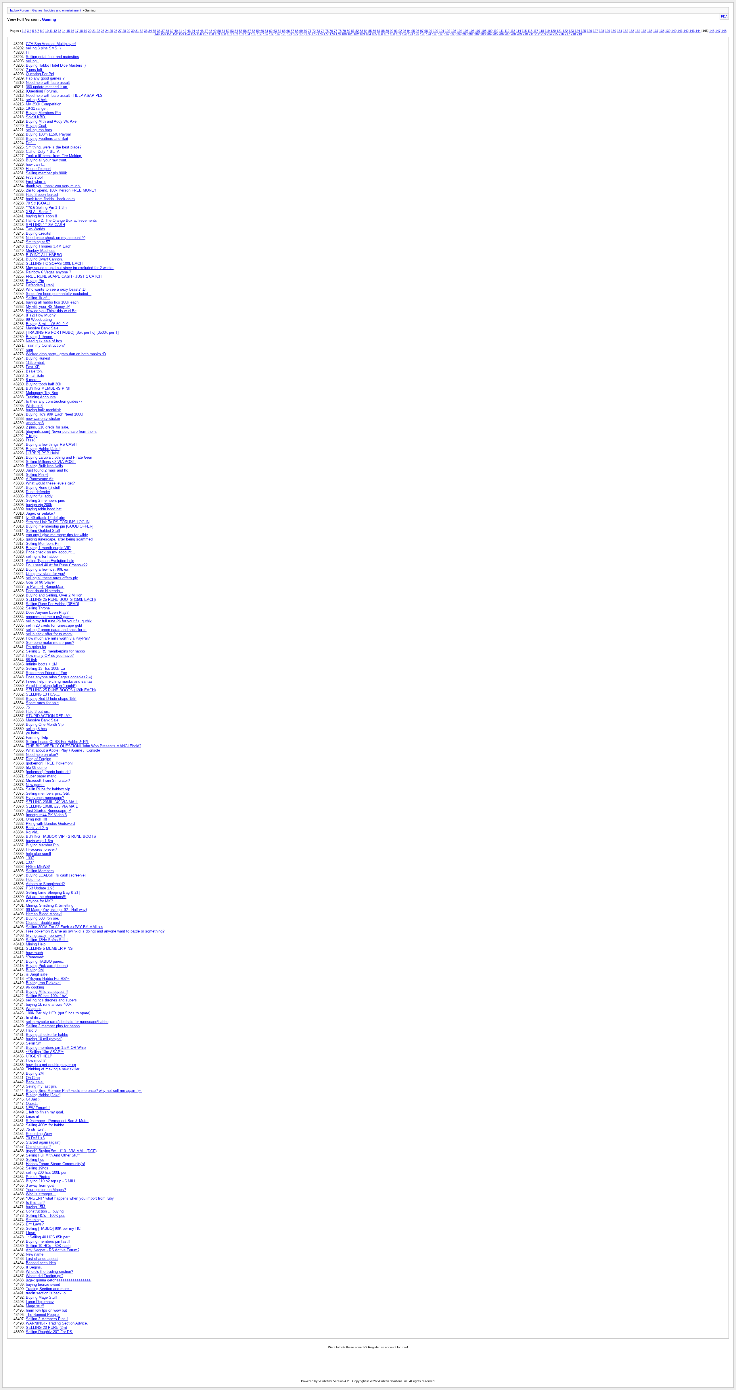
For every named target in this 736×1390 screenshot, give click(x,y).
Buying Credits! (38, 233)
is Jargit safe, (37, 974)
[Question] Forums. (42, 91)
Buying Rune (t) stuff (43, 487)
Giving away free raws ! (45, 935)
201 (471, 34)
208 (513, 34)
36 (158, 30)
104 (459, 30)
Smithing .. (35, 1220)
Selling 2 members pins (45, 500)
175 (314, 34)
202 (477, 34)
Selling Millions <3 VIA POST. (51, 462)
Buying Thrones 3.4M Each (48, 246)
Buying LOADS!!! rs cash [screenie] (56, 875)
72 (314, 30)
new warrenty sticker (43, 418)
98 (426, 30)
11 (51, 30)
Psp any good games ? (45, 78)
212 (537, 34)
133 (631, 30)
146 (711, 30)
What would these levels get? (50, 483)
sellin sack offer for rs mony (49, 634)
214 (549, 34)
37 (163, 30)
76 (331, 30)
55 (240, 30)
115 (524, 30)
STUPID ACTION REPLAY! (49, 716)
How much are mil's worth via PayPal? (58, 638)
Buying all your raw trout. (46, 160)
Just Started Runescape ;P (48, 810)
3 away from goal (40, 1185)
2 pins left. (34, 69)
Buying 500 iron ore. (42, 918)
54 (236, 30)
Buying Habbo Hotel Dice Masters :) (56, 65)
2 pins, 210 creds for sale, (47, 427)
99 (430, 30)
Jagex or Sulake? (40, 513)
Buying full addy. (39, 496)
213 (543, 34)
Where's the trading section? (49, 1271)
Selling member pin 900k (46, 173)
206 (501, 34)
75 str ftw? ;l (36, 1129)
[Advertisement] (368, 1365)
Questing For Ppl (40, 74)
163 (241, 34)
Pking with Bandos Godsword (50, 823)
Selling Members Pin (43, 543)
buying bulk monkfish (43, 410)
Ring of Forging (38, 759)
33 (145, 30)
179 (338, 34)
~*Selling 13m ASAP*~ (45, 1052)
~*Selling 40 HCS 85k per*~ (49, 1237)
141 (680, 30)
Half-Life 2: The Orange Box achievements (61, 220)
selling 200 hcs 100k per (46, 1172)
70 (305, 30)
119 (547, 30)
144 (698, 30)
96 (417, 30)
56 (245, 30)
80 (348, 30)
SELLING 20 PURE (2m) (46, 1327)
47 (206, 30)
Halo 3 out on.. (38, 711)
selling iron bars (39, 130)
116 (530, 30)
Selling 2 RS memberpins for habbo (55, 651)
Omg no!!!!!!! (36, 819)
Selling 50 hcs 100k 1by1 (47, 996)
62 (271, 30)
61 (266, 30)
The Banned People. (43, 1314)
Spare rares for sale (42, 703)
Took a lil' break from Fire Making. (54, 156)
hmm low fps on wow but (46, 1310)
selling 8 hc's (36, 100)
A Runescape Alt (39, 479)
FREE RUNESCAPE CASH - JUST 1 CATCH (63, 276)
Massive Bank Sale (42, 328)
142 (686, 30)
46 (202, 30)
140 (673, 30)
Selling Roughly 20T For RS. (49, 1332)
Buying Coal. (36, 125)
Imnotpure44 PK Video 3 (46, 815)
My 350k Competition (43, 104)
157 (205, 34)
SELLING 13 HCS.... (43, 694)
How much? (35, 1060)
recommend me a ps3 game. (50, 617)
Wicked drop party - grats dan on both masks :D (66, 354)
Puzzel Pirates (38, 1177)
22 (98, 30)
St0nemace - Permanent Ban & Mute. (57, 1121)
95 (413, 30)
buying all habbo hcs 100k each (52, 302)
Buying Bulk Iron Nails (44, 466)
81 (352, 30)
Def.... (31, 143)
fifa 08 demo (36, 767)
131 (619, 30)
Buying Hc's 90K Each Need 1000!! (55, 414)
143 (692, 30)
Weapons (33, 1009)
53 (232, 30)
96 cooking (35, 987)
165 (253, 34)
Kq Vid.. (32, 832)
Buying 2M (35, 1073)
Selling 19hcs (37, 1168)
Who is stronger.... (41, 1194)
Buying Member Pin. (43, 845)
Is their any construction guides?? (54, 401)
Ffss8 (30, 440)
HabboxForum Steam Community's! (55, 1164)
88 (383, 30)
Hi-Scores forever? (41, 849)
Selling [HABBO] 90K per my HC (53, 1228)
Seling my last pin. (41, 1086)
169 (277, 34)
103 (453, 30)
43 (189, 30)
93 (404, 30)
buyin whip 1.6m (39, 841)
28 (124, 30)
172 (295, 34)
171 (289, 34)
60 (262, 30)
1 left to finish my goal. (45, 1112)
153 (181, 34)
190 (404, 34)
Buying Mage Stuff (41, 1297)
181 (350, 34)
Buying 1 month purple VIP (48, 548)
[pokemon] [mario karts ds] (48, 772)
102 (447, 30)
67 (292, 30)
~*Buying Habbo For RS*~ (48, 978)
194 (428, 34)
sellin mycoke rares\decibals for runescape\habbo (67, 1022)
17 (76, 30)
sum (29, 350)
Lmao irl (32, 1116)
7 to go (31, 436)
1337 (30, 858)
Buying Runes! (38, 358)
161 (229, 34)
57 (249, 30)
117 (535, 30)
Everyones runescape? (45, 798)
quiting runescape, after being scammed (59, 539)
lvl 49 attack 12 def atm (45, 518)
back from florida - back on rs (50, 199)
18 (81, 30)
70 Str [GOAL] (38, 203)
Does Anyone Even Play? (47, 612)
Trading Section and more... (49, 1289)
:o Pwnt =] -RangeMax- (45, 586)
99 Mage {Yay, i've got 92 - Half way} (56, 910)
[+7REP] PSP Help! (42, 453)
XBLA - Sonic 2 (38, 212)
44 (193, 30)
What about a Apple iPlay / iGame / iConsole (63, 750)
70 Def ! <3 (35, 1138)
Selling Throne (38, 608)
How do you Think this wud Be (51, 311)
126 (589, 30)
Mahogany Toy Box (42, 393)
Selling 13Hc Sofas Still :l (47, 940)
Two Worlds (35, 229)
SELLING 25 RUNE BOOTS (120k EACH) (61, 690)
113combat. (35, 362)
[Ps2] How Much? (40, 315)
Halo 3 (31, 1030)
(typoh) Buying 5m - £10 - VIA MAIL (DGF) (61, 1151)
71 (309, 30)
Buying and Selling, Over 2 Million (54, 595)
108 (483, 30)
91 (396, 30)
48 (210, 30)
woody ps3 (35, 423)
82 (357, 30)
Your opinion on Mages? (46, 1190)
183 (362, 34)
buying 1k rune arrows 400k (49, 1004)
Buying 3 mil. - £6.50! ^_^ (47, 324)
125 (583, 30)
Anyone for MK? (39, 901)
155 (193, 34)
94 (409, 30)
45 (197, 30)
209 (519, 34)
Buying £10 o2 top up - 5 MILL (51, 1181)
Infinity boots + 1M (41, 664)
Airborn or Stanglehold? (45, 884)
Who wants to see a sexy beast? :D (55, 289)
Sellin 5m (33, 1043)
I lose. (31, 1233)
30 (133, 30)
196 (440, 34)
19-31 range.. (37, 108)
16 (72, 30)
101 (441, 30)
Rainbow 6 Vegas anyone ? (48, 272)
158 (211, 34)
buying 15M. (36, 1207)
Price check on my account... (50, 552)
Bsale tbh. (34, 371)
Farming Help (37, 737)
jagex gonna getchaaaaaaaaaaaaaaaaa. (59, 1280)
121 (559, 30)
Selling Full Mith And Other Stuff (53, 1155)
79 (344, 30)
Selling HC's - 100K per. (45, 1215)
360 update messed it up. (47, 87)
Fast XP (33, 367)
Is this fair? (35, 1202)
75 (327, 30)
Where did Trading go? (44, 1276)
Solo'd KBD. (36, 117)
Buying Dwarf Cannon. (44, 259)
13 (59, 30)
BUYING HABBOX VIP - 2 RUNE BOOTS (61, 836)
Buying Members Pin (43, 113)
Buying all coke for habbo (47, 1034)
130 (613, 30)
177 (326, 34)
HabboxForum (19, 10)
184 (368, 34)
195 (434, 34)
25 (111, 30)
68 (296, 30)
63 (275, 30)
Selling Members (40, 871)
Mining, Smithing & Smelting (49, 905)
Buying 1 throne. (39, 337)
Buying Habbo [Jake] (43, 449)
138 (661, 30)
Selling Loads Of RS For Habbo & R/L (57, 742)
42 (184, 30)
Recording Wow (39, 1134)
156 (199, 34)
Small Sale (35, 375)
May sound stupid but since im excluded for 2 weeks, (70, 268)
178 (332, 34)
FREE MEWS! (38, 866)
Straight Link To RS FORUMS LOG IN (57, 522)
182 (356, 34)
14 (64, 30)
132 (625, 30)
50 (219, 30)
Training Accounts (41, 397)
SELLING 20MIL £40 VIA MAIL (52, 802)
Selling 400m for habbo (45, 1125)
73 (318, 30)
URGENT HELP (39, 1056)
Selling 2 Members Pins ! (47, 1319)
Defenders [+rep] (40, 285)
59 (258, 30)
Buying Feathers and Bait (47, 138)
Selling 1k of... (38, 298)
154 (187, 34)
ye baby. (33, 733)
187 (386, 34)
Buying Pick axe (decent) (47, 966)
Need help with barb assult (48, 82)
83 (361, 30)
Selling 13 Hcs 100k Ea (45, 668)
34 (150, 30)
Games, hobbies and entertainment (56, 10)
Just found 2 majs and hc (47, 470)
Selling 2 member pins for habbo (53, 1026)
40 (176, 30)
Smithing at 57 (38, 242)
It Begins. (34, 1267)
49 (214, 30)
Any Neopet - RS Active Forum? (52, 1250)
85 (370, 30)
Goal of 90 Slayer (40, 582)
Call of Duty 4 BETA (43, 151)
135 (643, 30)
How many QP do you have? (50, 655)
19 (85, 30)
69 (301, 30)
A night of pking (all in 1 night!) (51, 686)
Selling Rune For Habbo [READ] (52, 604)
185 (374, 34)
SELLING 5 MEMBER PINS (49, 948)
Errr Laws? (35, 1224)
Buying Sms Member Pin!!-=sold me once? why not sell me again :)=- (84, 1090)
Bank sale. (35, 1082)
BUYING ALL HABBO (44, 255)
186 (380, 34)
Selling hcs (35, 1159)
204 (489, 34)
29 (128, 30)
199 (458, 34)
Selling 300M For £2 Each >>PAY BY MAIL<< (64, 927)
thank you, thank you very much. (53, 186)
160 (223, 34)
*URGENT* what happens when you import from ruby (70, 1198)
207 (507, 34)
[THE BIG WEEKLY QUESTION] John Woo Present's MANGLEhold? (83, 746)
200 (464, 34)
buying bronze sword (43, 1284)
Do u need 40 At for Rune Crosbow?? (56, 565)
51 (223, 30)
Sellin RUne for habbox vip (48, 789)
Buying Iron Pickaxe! (43, 983)
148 (724, 30)
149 (157, 34)
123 (571, 30)
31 (137, 30)
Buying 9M (35, 970)
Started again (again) (43, 1142)
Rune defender (38, 492)
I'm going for (36, 647)
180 (344, 34)
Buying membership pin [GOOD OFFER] (59, 526)
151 (169, 34)
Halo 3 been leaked (42, 194)
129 (607, 30)
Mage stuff (35, 1306)
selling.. (32, 61)
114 (518, 30)
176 (320, 34)
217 (567, 34)
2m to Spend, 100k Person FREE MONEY (61, 190)
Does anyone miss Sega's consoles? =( (59, 677)
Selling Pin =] (37, 474)
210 (525, 34)
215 (555, 34)
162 (235, 34)
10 (47, 30)
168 (271, 34)
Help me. (33, 879)
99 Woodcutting (39, 319)
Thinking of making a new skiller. (53, 1069)
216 (561, 34)
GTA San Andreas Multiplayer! (51, 44)
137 (655, 30)
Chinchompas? (38, 1146)
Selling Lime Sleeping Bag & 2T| (53, 892)
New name (34, 1254)
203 (483, 34)
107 (477, 30)
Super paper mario (41, 776)
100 (435, 30)
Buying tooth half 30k (43, 384)
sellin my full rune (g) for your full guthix (59, 621)
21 (94, 30)
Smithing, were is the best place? (53, 147)
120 (553, 30)
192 (416, 34)
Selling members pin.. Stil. (48, 793)
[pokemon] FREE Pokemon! (49, 763)
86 (374, 30)
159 (217, 34)
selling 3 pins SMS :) (43, 48)
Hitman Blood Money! (44, 914)
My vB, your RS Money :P (48, 306)
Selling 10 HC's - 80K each (48, 1246)
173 (301, 34)
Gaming (49, 19)
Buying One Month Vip (45, 724)
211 (531, 34)
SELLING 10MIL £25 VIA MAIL (52, 806)
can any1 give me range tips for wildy (57, 535)
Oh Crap (33, 1078)
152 (175, 34)
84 (365, 30)
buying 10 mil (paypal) (44, 1039)
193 (422, 34)
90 (391, 30)
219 (579, 34)
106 (471, 30)
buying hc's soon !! (41, 216)
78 (340, 30)
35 (154, 30)
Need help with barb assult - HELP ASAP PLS (64, 95)
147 (717, 30)
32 (141, 30)
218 (573, 34)
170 (283, 34)
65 (283, 30)
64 (279, 30)
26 (115, 30)
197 (446, 34)
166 (259, 34)
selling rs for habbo (41, 556)
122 (565, 30)
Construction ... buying (45, 1211)
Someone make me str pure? (50, 642)
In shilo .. (33, 1017)
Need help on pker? (42, 754)
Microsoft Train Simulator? (48, 780)
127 (595, 30)
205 (495, 34)
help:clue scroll (38, 854)
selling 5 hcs (36, 729)
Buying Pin (35, 281)
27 (120, 30)
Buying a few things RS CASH (51, 444)
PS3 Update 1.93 (40, 888)
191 (410, 34)
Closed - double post (43, 922)
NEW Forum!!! (38, 1108)
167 (265, 34)
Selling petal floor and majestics (52, 57)
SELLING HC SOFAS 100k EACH (54, 263)
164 (247, 34)
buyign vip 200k (39, 505)
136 (649, 30)
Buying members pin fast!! (48, 1241)
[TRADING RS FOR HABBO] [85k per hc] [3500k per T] (72, 332)
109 (489, 30)
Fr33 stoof (34, 177)
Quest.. (32, 1103)
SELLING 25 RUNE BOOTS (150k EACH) (61, 599)
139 (667, 30)
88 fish (31, 660)
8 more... (33, 380)
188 (392, 34)
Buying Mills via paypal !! (47, 991)
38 (167, 30)
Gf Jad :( (33, 1099)
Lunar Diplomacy (40, 1302)
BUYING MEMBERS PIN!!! (49, 388)
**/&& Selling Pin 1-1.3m (46, 207)
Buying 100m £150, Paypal (48, 134)
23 (102, 30)
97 (421, 30)
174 (307, 34)
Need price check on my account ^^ (55, 237)
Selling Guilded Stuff (43, 530)
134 (637, 30)
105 (465, 30)
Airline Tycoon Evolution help (50, 561)
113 (512, 30)
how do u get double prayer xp (51, 1065)
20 (89, 30)
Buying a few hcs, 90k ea (47, 569)
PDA (724, 16)
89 (387, 30)
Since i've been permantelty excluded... (58, 293)
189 (398, 34)
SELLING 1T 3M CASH (45, 225)
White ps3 (34, 406)
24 (107, 30)
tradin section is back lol (46, 1293)
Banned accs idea (41, 1263)
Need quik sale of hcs (44, 341)
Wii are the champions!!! (46, 897)
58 (253, 30)
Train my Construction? (45, 345)
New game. (35, 785)
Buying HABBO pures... (46, 961)
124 (577, 30)
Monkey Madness (40, 250)
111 (501, 30)
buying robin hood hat (44, 509)
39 (171, 30)
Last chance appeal (42, 1258)
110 (495, 30)
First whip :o (36, 181)
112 (507, 30)
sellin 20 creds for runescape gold (54, 625)
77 (335, 30)
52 (227, 30)
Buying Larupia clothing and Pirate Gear (59, 457)
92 (400, 30)
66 (288, 30)
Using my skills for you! (45, 574)
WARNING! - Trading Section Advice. (57, 1323)
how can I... (35, 164)
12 (55, 30)
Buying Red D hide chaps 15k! (51, 698)
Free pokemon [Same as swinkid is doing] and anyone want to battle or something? (95, 931)
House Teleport (38, 169)
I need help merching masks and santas (59, 681)
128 (601, 30)
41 (180, 30)
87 (378, 30)
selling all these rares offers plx (52, 578)
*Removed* (35, 957)
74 (322, 30)
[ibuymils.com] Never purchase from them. (61, 431)
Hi (27, 52)
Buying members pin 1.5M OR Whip (56, 1047)
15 (68, 30)
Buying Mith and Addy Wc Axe (51, 121)
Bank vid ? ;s (37, 828)
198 (452, 34)
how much (34, 953)
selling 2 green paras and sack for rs (56, 630)
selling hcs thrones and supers (51, 1000)
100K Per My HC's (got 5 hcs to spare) (58, 1013)
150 (163, 34)
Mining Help (35, 944)
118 (541, 30)
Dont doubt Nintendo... (44, 591)
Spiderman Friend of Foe (46, 673)
